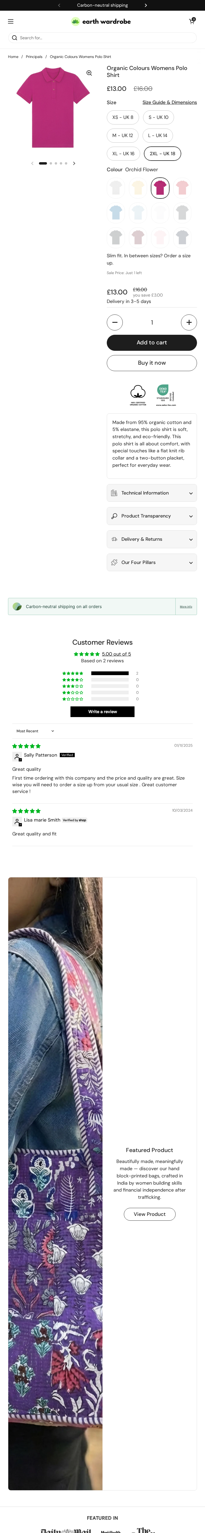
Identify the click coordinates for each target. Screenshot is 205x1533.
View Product (150, 1214)
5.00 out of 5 (116, 654)
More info (186, 606)
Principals (34, 56)
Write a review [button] (102, 711)
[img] (26, 746)
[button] (191, 21)
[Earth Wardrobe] (101, 21)
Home (13, 56)
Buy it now (152, 363)
